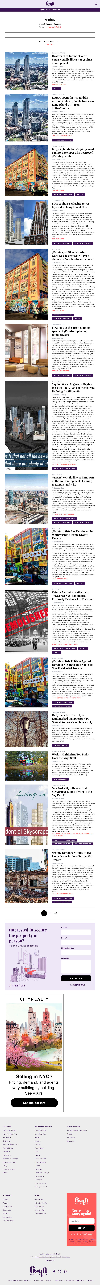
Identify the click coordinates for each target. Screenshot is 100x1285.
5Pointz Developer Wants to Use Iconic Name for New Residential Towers (72, 856)
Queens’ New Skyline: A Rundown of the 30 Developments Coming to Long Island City (73, 481)
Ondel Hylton (59, 488)
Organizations (7, 1206)
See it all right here (60, 371)
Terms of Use (75, 1241)
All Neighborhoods (41, 1187)
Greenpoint (38, 1180)
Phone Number (67, 948)
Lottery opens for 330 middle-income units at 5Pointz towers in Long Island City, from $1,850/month (73, 103)
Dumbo (37, 1166)
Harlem (37, 1137)
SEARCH (96, 3)
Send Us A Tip (39, 1210)
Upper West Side (40, 1130)
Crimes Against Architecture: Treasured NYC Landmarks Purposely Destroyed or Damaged (73, 595)
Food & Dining (8, 1148)
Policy (56, 88)
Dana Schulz (58, 338)
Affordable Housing (62, 140)
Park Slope (38, 1169)
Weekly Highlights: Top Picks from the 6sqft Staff (70, 756)
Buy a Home (7, 1217)
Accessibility (70, 1280)
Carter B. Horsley (60, 395)
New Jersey (71, 1137)
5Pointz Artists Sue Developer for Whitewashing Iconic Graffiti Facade (72, 534)
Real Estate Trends (83, 243)
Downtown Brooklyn (42, 1173)
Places (5, 1203)
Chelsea (37, 1144)
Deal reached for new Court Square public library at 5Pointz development (72, 59)
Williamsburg (39, 1176)
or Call (76, 985)
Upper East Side (40, 1134)
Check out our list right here (64, 644)
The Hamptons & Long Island (77, 1130)
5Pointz (50, 44)
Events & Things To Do (63, 194)
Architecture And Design (64, 468)
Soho (36, 1152)
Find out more (58, 190)
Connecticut (71, 1141)
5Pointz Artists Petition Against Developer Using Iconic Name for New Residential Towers (72, 664)
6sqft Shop (6, 1141)
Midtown (38, 1141)
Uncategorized (60, 745)
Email (64, 928)
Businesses (7, 1210)
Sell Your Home (8, 1221)
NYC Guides (7, 1137)
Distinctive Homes (9, 1130)
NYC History (7, 1155)
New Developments (62, 243)
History (83, 648)
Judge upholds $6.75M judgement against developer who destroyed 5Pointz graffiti (73, 152)
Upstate (69, 1134)
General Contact (40, 1214)
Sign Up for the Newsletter (50, 10)
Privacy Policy (87, 1241)
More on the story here (62, 894)
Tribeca (37, 1155)
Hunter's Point (54, 27)
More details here (59, 579)
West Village (39, 1148)
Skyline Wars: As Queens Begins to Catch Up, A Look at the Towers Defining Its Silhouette (73, 387)
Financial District (40, 1162)
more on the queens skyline (63, 464)
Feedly (82, 1280)
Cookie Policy (58, 1280)
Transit (5, 1173)
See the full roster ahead (63, 514)
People (5, 1199)
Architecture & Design (10, 1159)
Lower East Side (40, 1159)
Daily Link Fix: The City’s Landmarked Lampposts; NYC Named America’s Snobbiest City (72, 718)
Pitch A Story (39, 1206)
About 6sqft (39, 1199)
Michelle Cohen (59, 159)
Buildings (6, 1214)
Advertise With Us (41, 1203)
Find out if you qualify (62, 136)
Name (64, 938)
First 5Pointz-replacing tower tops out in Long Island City (70, 205)
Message (65, 958)
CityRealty (57, 1254)
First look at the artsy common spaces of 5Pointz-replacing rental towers (71, 331)
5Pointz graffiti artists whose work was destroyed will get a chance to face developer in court (73, 255)
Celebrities (6, 1152)
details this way (59, 84)
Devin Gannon (59, 66)
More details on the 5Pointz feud (66, 698)
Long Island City (40, 1183)
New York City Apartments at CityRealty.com (54, 1257)
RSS (91, 1280)
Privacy (48, 1280)
